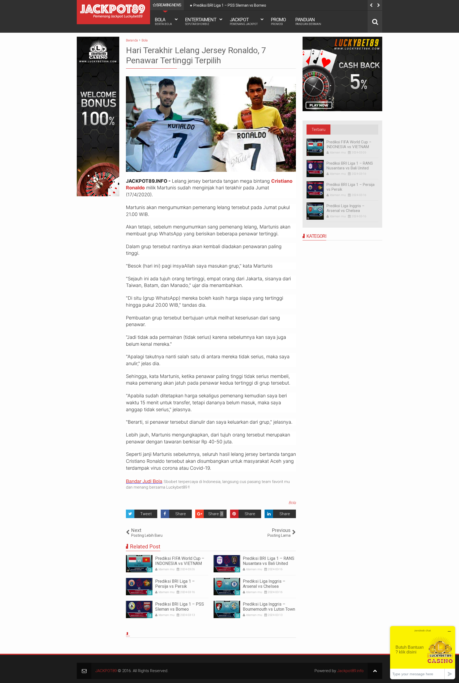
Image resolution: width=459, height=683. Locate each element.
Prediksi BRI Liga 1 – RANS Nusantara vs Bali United (268, 561)
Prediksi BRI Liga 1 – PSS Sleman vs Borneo (229, 5)
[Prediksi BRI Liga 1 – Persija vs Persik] (139, 586)
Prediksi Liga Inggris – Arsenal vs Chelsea (264, 584)
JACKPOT (244, 21)
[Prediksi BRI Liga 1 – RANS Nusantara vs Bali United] (227, 563)
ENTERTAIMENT (200, 21)
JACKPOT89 (106, 670)
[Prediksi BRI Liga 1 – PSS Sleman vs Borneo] (139, 609)
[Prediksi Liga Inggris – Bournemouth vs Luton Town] (227, 609)
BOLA (163, 21)
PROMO (278, 21)
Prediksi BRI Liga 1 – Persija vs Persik (175, 584)
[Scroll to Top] (375, 671)
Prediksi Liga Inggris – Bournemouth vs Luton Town (269, 607)
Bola (292, 502)
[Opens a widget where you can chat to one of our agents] (422, 652)
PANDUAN (308, 21)
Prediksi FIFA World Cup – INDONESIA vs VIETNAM (179, 561)
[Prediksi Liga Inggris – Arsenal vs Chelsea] (227, 586)
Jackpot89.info (350, 670)
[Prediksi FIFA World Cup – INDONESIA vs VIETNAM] (139, 563)
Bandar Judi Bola (144, 480)
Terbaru (318, 129)
